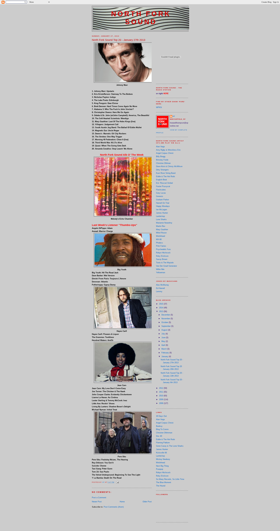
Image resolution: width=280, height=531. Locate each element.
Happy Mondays (163, 206)
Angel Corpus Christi (164, 153)
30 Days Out (161, 416)
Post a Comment (99, 497)
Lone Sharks (161, 219)
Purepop (159, 469)
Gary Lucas (161, 193)
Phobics (159, 243)
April (163, 345)
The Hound (160, 486)
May (163, 341)
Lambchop (160, 216)
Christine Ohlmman (164, 433)
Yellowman (160, 272)
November (166, 318)
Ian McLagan (161, 209)
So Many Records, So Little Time (170, 479)
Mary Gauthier (162, 229)
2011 (161, 392)
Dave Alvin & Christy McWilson (169, 166)
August (164, 330)
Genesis (159, 196)
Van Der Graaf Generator (166, 266)
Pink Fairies (161, 246)
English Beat (161, 180)
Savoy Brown (161, 259)
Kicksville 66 (161, 453)
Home (122, 502)
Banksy (159, 426)
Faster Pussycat (163, 186)
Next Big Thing (162, 466)
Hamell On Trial (162, 203)
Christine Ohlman (163, 163)
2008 (161, 403)
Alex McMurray (162, 285)
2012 (161, 388)
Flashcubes (161, 190)
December (166, 315)
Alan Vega (160, 146)
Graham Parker (162, 200)
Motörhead (160, 236)
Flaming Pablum (163, 443)
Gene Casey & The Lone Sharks (169, 446)
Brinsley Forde (162, 160)
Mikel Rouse (161, 233)
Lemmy (159, 291)
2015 (161, 304)
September (166, 326)
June (163, 337)
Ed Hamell (160, 288)
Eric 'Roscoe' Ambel (164, 183)
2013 (161, 311)
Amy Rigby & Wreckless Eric (168, 150)
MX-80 (159, 239)
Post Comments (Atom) (114, 507)
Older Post (147, 502)
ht (174, 116)
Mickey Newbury (163, 459)
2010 (161, 396)
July (163, 334)
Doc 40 (159, 436)
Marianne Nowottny (164, 223)
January (165, 356)
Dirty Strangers (162, 170)
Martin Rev (160, 226)
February (165, 353)
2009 (161, 399)
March (164, 349)
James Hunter (162, 213)
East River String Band (165, 173)
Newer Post (97, 502)
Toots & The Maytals (165, 262)
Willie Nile (160, 269)
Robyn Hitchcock (163, 253)
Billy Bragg (160, 156)
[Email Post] (117, 482)
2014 (161, 308)
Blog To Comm (162, 429)
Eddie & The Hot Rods (165, 176)
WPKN (159, 107)
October (165, 322)
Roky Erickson (162, 256)
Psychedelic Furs (163, 249)
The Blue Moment (163, 482)
